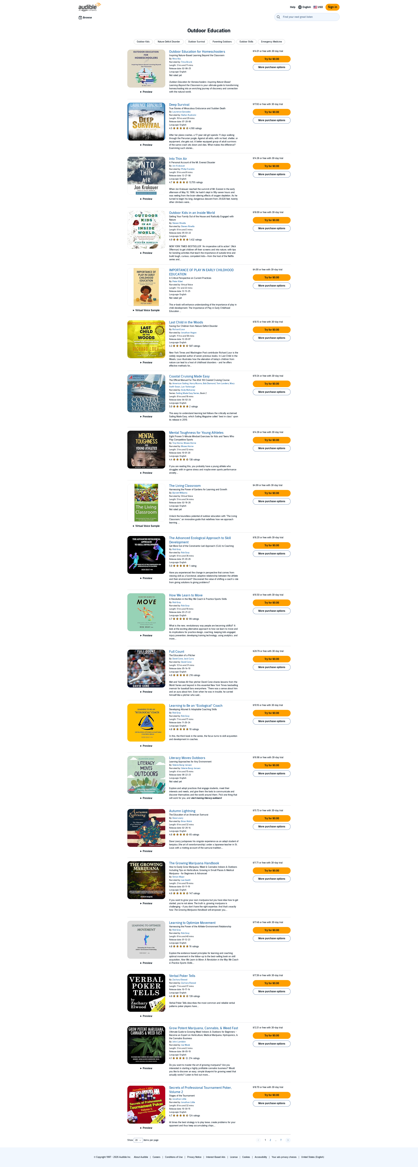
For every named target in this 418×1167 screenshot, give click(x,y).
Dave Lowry (177, 818)
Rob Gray (176, 549)
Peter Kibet (177, 281)
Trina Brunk (186, 62)
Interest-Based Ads (215, 1157)
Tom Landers (223, 383)
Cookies (246, 1157)
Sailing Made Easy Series (187, 393)
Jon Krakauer (178, 166)
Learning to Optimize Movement (192, 923)
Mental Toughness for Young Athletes (196, 433)
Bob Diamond (209, 383)
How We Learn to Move (186, 595)
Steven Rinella (179, 223)
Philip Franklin (188, 169)
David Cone (177, 658)
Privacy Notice (194, 1157)
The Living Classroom (185, 486)
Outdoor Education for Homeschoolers (197, 52)
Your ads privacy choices (284, 1157)
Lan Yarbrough (188, 386)
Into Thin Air (178, 159)
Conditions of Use (174, 1157)
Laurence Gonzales (181, 112)
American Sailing (180, 383)
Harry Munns (196, 383)
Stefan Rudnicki (188, 115)
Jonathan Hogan (189, 332)
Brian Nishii (186, 821)
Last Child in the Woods (186, 322)
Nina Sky (176, 58)
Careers (156, 1157)
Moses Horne (190, 443)
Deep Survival (179, 105)
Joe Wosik (185, 1045)
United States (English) (312, 1157)
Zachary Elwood (179, 979)
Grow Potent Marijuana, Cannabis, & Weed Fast (203, 1028)
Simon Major (178, 877)
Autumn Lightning (182, 811)
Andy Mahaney (188, 390)
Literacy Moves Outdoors (187, 758)
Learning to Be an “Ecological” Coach (196, 706)
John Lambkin (179, 1041)
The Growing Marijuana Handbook (194, 863)
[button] (143, 42)
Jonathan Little (179, 1099)
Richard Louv (178, 329)
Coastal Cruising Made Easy (189, 376)
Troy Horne (177, 443)
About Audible (141, 1157)
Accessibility (261, 1157)
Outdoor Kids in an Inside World (192, 213)
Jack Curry (189, 658)
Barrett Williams (179, 493)
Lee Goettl (185, 880)
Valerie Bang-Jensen (182, 765)
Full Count (176, 652)
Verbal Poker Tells (182, 976)
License (234, 1157)
